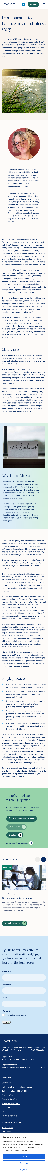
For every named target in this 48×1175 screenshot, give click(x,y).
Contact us (6, 1083)
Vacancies (6, 1107)
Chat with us (14, 827)
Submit (5, 1022)
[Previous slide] (37, 859)
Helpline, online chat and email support (17, 1087)
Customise (24, 1163)
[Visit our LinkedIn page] (23, 4)
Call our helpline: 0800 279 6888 (15, 1091)
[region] (24, 1154)
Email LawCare (8, 1095)
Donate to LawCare (9, 1099)
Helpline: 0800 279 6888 (23, 818)
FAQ (3, 1112)
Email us (12, 835)
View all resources (12, 923)
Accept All (24, 1156)
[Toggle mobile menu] (44, 4)
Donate (33, 4)
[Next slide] (43, 859)
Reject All (24, 1170)
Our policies (6, 1131)
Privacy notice (7, 1127)
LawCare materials (9, 1116)
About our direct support (17, 843)
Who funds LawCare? (11, 1103)
